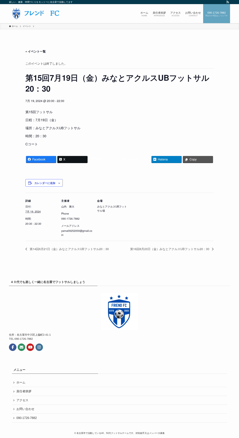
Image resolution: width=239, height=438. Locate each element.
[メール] (21, 347)
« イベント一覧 (35, 51)
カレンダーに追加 (44, 183)
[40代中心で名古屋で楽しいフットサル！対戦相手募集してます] (36, 13)
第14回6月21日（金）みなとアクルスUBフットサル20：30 (69, 249)
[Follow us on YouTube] (30, 347)
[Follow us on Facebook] (12, 347)
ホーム (20, 382)
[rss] (227, 2)
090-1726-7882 (26, 418)
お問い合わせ (25, 409)
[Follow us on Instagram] (39, 347)
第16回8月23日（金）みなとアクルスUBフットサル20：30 (170, 249)
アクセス (22, 400)
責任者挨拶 (23, 391)
